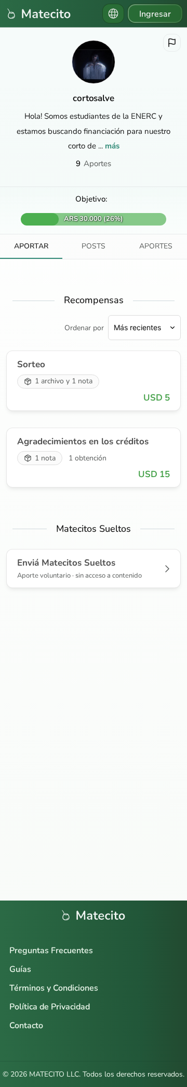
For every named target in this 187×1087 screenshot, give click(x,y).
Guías (20, 969)
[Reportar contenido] (172, 43)
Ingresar (155, 14)
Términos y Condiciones (53, 988)
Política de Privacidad (49, 1007)
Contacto (26, 1025)
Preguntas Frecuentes (51, 950)
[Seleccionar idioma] (113, 13)
